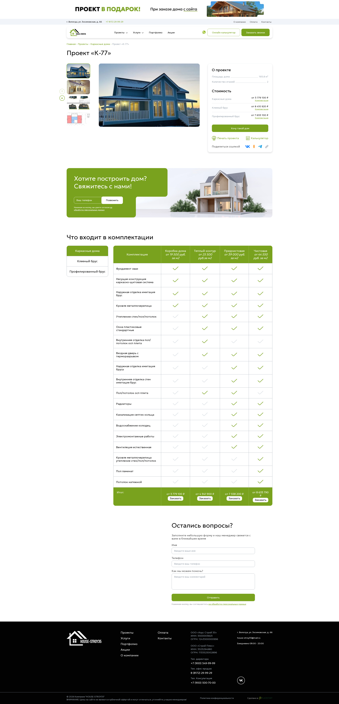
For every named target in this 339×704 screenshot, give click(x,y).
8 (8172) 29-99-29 (201, 672)
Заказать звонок (255, 32)
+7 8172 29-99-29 (114, 21)
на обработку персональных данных (93, 208)
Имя (174, 545)
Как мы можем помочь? (187, 571)
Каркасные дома (100, 44)
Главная (71, 44)
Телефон (177, 558)
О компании (239, 22)
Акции (171, 32)
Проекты (119, 32)
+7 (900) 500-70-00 (203, 682)
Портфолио (155, 32)
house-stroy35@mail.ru (248, 637)
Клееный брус (87, 261)
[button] (62, 91)
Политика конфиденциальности (217, 698)
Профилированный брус (87, 271)
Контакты (266, 22)
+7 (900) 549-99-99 (203, 663)
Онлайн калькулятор (223, 32)
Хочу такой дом (240, 128)
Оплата (253, 22)
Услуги (136, 32)
